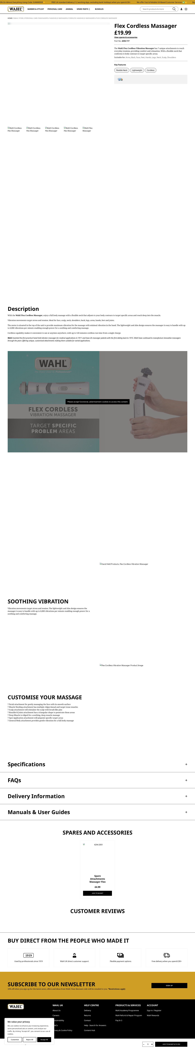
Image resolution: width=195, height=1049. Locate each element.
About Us (56, 1010)
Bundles (99, 9)
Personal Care (31, 18)
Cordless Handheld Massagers (81, 18)
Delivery (87, 1010)
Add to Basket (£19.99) (171, 1044)
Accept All (44, 1039)
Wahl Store (19, 18)
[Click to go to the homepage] (16, 9)
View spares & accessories (125, 37)
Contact (87, 1020)
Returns (87, 1015)
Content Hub (89, 1030)
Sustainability (58, 1020)
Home (10, 18)
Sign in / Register (154, 1010)
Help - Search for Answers (95, 1025)
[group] (16, 211)
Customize (15, 1039)
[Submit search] (174, 9)
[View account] (181, 9)
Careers (56, 1015)
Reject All (29, 1039)
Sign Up (169, 986)
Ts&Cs (55, 1025)
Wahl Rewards (153, 1015)
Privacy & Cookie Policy (62, 1030)
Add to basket (97, 893)
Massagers (43, 18)
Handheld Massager (58, 18)
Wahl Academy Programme (127, 1010)
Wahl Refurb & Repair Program (128, 1015)
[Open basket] (186, 9)
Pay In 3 (118, 1020)
